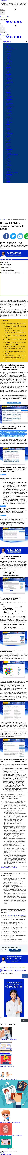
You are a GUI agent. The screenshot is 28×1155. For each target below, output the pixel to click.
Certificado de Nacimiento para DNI (9, 1079)
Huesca (8, 94)
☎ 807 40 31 (12, 22)
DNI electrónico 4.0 (5, 1053)
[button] (24, 321)
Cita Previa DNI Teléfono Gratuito (8, 1039)
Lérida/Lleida (10, 103)
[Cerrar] (2, 12)
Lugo (8, 46)
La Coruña (9, 112)
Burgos (8, 65)
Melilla (8, 135)
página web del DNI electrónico (9, 867)
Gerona (8, 90)
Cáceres (8, 68)
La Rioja (9, 89)
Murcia (8, 138)
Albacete (9, 47)
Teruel (8, 100)
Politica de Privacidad (5, 1154)
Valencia (9, 139)
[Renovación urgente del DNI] (6, 1060)
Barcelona (9, 62)
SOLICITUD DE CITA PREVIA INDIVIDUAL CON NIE (15, 340)
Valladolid (9, 78)
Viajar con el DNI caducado (7, 1149)
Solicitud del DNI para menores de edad (10, 1122)
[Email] (20, 236)
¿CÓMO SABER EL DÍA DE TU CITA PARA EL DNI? (15, 352)
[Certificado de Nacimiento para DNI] (6, 1073)
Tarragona (9, 111)
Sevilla (8, 147)
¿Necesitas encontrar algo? (6, 973)
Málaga (8, 132)
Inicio (1, 219)
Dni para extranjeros (5, 1109)
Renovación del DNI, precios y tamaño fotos (11, 1135)
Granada (9, 93)
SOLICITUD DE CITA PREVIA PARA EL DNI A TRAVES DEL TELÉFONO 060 (15, 343)
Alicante (9, 50)
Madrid (8, 114)
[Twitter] (13, 236)
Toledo (8, 125)
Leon (8, 72)
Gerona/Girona (10, 106)
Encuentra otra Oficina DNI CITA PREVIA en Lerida (15, 359)
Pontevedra (9, 51)
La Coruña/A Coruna (12, 49)
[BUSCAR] (25, 976)
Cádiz (8, 71)
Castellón (9, 76)
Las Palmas (9, 118)
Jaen (8, 150)
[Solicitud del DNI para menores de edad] (6, 1116)
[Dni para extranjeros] (14, 1094)
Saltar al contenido (4, 0)
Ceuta (8, 79)
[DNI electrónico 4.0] (6, 1046)
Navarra (8, 92)
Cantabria (9, 56)
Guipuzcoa (9, 61)
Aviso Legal (3, 1153)
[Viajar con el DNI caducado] (6, 1142)
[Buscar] (0, 7)
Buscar (1, 1017)
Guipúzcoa (9, 99)
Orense (8, 43)
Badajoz (9, 60)
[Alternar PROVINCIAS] (27, 42)
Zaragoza (9, 97)
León (8, 121)
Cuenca (8, 87)
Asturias (9, 54)
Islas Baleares (10, 107)
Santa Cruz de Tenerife (12, 154)
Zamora (8, 75)
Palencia (9, 67)
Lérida (8, 124)
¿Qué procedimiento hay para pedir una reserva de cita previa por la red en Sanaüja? (13, 324)
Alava (8, 44)
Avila (8, 86)
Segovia (8, 157)
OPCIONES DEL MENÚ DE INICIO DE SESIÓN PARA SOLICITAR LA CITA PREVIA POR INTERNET (15, 332)
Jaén (8, 110)
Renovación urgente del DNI (7, 1066)
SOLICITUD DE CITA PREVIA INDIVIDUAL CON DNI (15, 336)
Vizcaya (8, 58)
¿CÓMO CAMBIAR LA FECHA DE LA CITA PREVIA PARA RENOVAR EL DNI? (15, 356)
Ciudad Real (10, 82)
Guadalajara (9, 96)
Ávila (8, 57)
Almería (8, 53)
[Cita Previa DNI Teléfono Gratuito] (6, 1033)
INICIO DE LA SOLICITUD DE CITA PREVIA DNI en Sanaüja (15, 327)
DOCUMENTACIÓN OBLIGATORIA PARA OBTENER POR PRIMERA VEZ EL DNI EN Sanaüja (15, 348)
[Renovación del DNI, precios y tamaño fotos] (6, 1129)
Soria (8, 83)
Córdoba (9, 85)
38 (20, 22)
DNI (4, 219)
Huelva (8, 101)
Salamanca (9, 81)
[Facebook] (6, 236)
